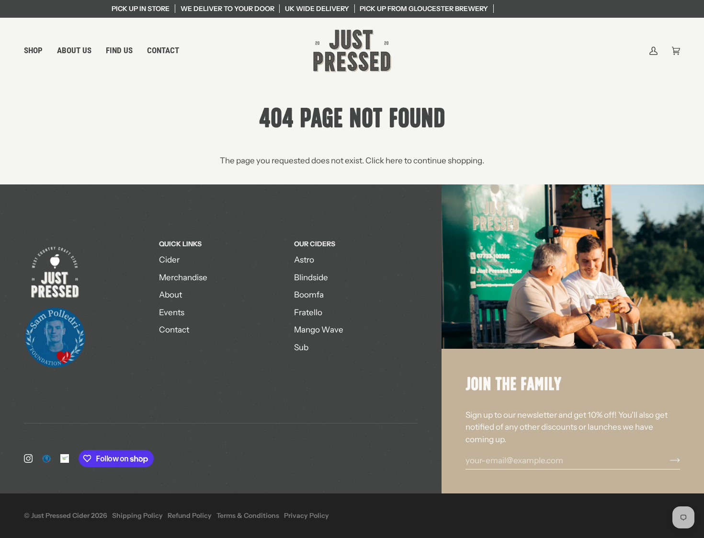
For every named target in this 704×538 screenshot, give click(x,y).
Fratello (308, 312)
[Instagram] (28, 458)
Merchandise (183, 277)
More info (407, 8)
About (170, 294)
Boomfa (309, 294)
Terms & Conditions (247, 515)
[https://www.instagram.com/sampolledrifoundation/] (46, 458)
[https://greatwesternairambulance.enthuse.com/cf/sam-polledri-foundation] (64, 458)
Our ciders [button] (314, 244)
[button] (37, 51)
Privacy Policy (306, 515)
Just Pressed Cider (60, 515)
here (394, 160)
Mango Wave (318, 329)
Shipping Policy (137, 515)
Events (171, 312)
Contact (174, 329)
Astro (304, 259)
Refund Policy (190, 515)
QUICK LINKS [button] (180, 244)
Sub (301, 347)
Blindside (311, 277)
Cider (169, 259)
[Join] (667, 460)
